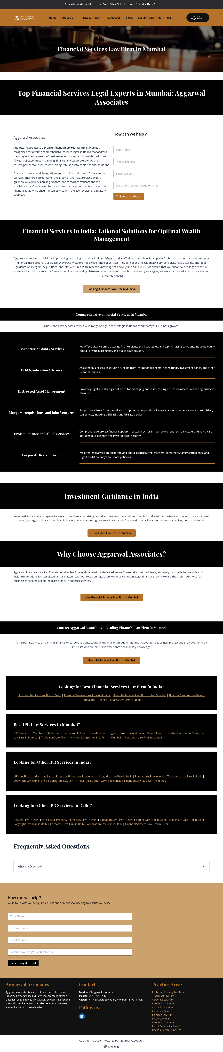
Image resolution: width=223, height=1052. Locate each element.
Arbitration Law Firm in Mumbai (143, 737)
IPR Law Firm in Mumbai (28, 733)
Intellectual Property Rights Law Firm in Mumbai (75, 733)
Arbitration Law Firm (163, 1003)
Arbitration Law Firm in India (104, 780)
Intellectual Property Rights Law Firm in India (69, 776)
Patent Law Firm (161, 1018)
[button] (74, 17)
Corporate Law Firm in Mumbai (102, 737)
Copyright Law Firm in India (30, 780)
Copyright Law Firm (162, 1007)
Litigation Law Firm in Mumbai (125, 733)
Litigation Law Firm (162, 1014)
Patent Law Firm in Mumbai (164, 733)
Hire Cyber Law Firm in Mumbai (111, 533)
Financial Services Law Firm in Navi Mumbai (139, 695)
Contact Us (113, 17)
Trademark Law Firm (163, 995)
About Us (67, 17)
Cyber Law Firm (160, 1011)
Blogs (129, 17)
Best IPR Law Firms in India (154, 17)
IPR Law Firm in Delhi (26, 820)
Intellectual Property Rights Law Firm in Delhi (69, 820)
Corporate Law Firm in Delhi (67, 824)
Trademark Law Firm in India (184, 776)
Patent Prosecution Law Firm (167, 1026)
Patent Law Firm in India (149, 776)
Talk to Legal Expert (129, 196)
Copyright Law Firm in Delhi (30, 824)
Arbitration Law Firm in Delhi (104, 824)
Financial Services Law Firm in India (145, 780)
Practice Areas (90, 17)
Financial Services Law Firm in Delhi (39, 695)
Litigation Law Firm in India (115, 776)
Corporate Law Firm (162, 999)
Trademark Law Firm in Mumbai (60, 737)
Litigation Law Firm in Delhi (116, 820)
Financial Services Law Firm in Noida (119, 700)
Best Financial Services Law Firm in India (122, 686)
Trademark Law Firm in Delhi (186, 820)
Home (52, 17)
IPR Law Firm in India (26, 776)
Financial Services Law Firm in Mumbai (87, 695)
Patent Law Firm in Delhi (151, 820)
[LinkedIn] (82, 1016)
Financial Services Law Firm (166, 1029)
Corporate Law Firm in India (67, 780)
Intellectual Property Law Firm (168, 992)
